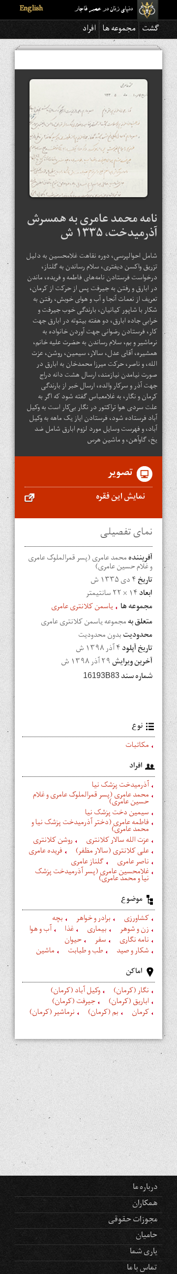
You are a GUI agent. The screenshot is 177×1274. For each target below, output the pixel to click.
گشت (150, 29)
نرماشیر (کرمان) (52, 1013)
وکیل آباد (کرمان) (75, 991)
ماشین (45, 951)
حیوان (73, 941)
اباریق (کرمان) (129, 1002)
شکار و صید (133, 951)
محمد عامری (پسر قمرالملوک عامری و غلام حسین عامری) (91, 799)
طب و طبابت (85, 951)
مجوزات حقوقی (132, 1220)
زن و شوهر (134, 930)
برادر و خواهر (93, 919)
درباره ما (145, 1188)
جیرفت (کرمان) (73, 1002)
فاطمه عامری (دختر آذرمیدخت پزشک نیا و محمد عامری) (90, 827)
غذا (69, 930)
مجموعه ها (119, 29)
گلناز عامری (87, 862)
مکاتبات (137, 746)
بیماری (97, 930)
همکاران (144, 1204)
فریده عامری (45, 852)
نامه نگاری (134, 941)
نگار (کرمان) (131, 991)
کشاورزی (136, 919)
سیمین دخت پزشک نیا (117, 813)
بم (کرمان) (103, 1013)
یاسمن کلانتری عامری (82, 607)
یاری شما (143, 1252)
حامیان (146, 1236)
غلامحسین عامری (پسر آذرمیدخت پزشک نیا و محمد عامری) (92, 876)
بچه (57, 919)
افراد (89, 29)
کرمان (140, 1013)
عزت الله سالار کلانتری (117, 841)
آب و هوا (41, 930)
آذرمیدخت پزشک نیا (120, 786)
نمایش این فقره (120, 497)
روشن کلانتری (53, 841)
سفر (100, 941)
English (31, 9)
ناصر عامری (133, 862)
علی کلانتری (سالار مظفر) (112, 852)
